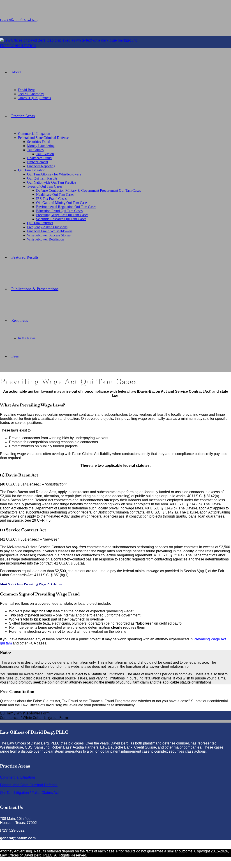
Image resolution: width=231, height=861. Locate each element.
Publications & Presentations (34, 289)
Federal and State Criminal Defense (43, 138)
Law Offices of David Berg (19, 20)
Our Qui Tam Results (42, 178)
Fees (15, 356)
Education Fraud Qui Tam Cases (59, 211)
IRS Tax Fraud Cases (51, 199)
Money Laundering (41, 146)
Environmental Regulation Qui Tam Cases (66, 207)
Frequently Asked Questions (47, 227)
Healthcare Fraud (39, 158)
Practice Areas (23, 116)
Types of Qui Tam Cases (44, 186)
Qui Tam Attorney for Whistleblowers (54, 174)
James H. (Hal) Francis (34, 98)
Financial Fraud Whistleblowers (49, 231)
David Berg (26, 90)
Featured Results (25, 257)
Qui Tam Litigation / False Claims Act (29, 793)
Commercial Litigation (34, 133)
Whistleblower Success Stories (49, 235)
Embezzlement (37, 162)
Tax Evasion (45, 154)
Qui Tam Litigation (31, 170)
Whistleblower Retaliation (45, 239)
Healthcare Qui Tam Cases (55, 194)
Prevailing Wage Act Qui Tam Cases (62, 215)
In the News (26, 338)
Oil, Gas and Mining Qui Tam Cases (62, 203)
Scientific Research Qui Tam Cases (61, 219)
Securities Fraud (38, 142)
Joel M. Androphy (31, 94)
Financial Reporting (41, 166)
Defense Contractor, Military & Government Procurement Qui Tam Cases (88, 190)
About (16, 72)
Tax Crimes (35, 150)
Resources (19, 320)
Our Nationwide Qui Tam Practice (51, 182)
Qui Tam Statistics (40, 223)
